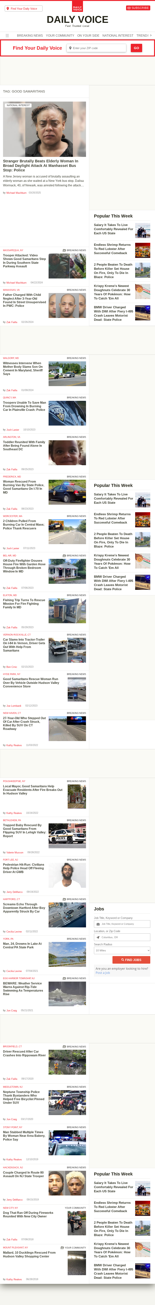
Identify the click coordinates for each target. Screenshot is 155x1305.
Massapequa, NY (13, 250)
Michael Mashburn (16, 192)
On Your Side (88, 35)
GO (136, 48)
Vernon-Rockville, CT (17, 634)
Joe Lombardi (13, 705)
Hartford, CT (11, 899)
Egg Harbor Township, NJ (19, 978)
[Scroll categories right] (151, 35)
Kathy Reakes (14, 745)
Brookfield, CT (12, 1046)
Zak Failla (11, 322)
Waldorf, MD (11, 358)
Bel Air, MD (9, 555)
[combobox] (24, 8)
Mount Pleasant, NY (15, 1247)
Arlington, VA (11, 437)
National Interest (117, 35)
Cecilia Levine (14, 931)
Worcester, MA (12, 516)
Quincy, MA (9, 397)
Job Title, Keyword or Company (113, 917)
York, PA (8, 939)
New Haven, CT (12, 713)
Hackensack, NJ (13, 1167)
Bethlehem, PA (12, 820)
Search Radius (103, 944)
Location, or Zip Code (107, 931)
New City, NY (10, 1208)
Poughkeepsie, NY (14, 781)
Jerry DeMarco (14, 892)
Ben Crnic (11, 667)
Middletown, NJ (12, 1087)
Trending (144, 35)
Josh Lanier (12, 429)
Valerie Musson (14, 852)
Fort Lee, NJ (10, 859)
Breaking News (30, 35)
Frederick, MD (12, 476)
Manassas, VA (11, 290)
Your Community (60, 35)
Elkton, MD (10, 595)
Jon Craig (11, 1010)
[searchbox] (27, 8)
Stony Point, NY (12, 1127)
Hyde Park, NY (11, 674)
